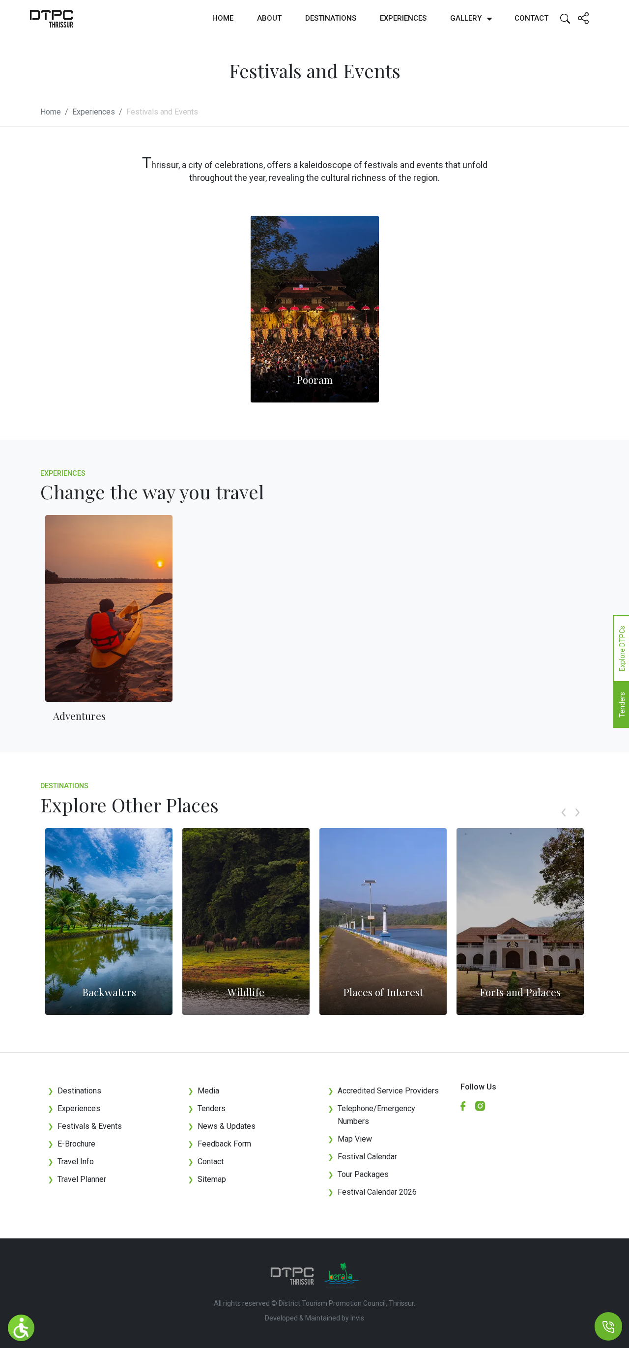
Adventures (79, 715)
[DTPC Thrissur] (51, 18)
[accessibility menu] (21, 1328)
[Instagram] (484, 1105)
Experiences (403, 18)
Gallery (466, 18)
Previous (563, 823)
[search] (565, 18)
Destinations (330, 18)
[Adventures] (108, 608)
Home (222, 18)
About (269, 18)
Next (577, 823)
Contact (531, 18)
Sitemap (207, 1179)
